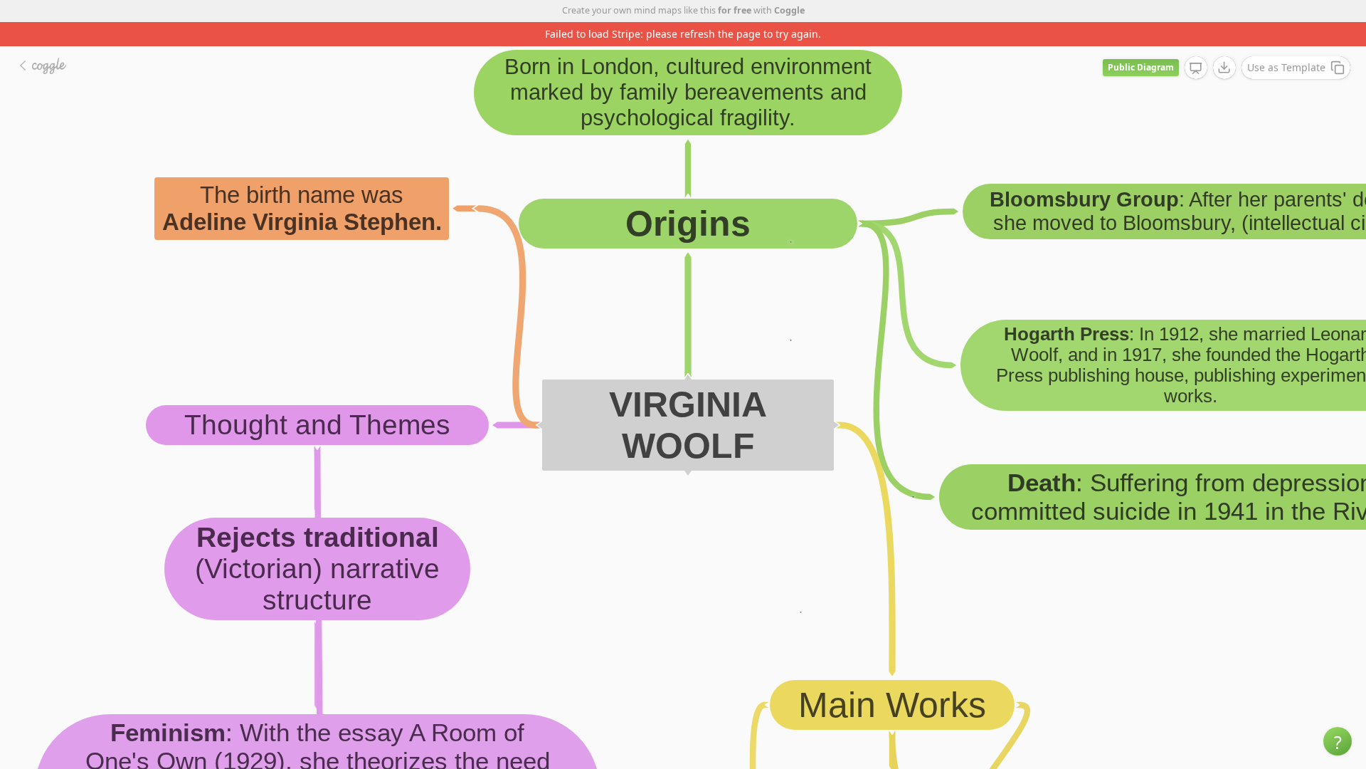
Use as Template (1286, 67)
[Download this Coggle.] (1224, 67)
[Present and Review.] (1196, 68)
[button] (1337, 741)
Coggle (789, 10)
